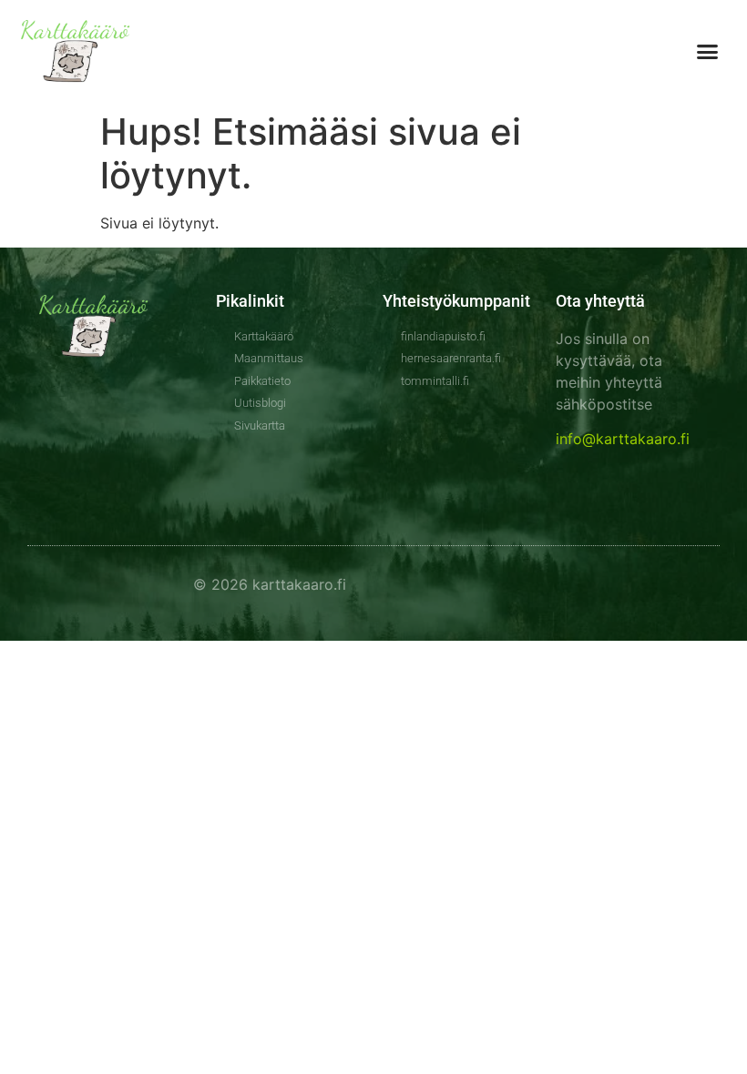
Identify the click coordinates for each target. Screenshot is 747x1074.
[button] (708, 52)
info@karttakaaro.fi (623, 439)
